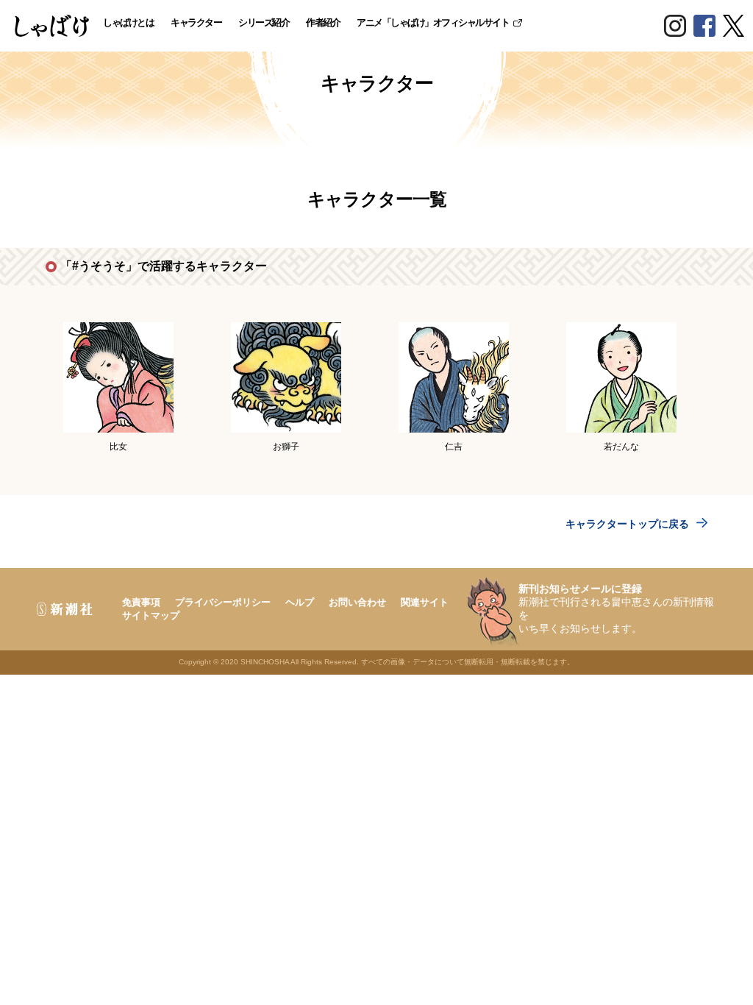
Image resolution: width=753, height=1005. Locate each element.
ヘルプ (299, 602)
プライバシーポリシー (223, 602)
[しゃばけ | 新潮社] (52, 26)
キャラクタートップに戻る (627, 524)
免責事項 (141, 602)
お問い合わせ (357, 602)
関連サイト (425, 602)
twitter (734, 26)
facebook (704, 26)
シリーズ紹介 (263, 22)
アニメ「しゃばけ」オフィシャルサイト (433, 22)
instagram (675, 26)
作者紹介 (323, 22)
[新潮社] (61, 609)
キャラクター (196, 22)
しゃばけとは (128, 22)
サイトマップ (150, 615)
